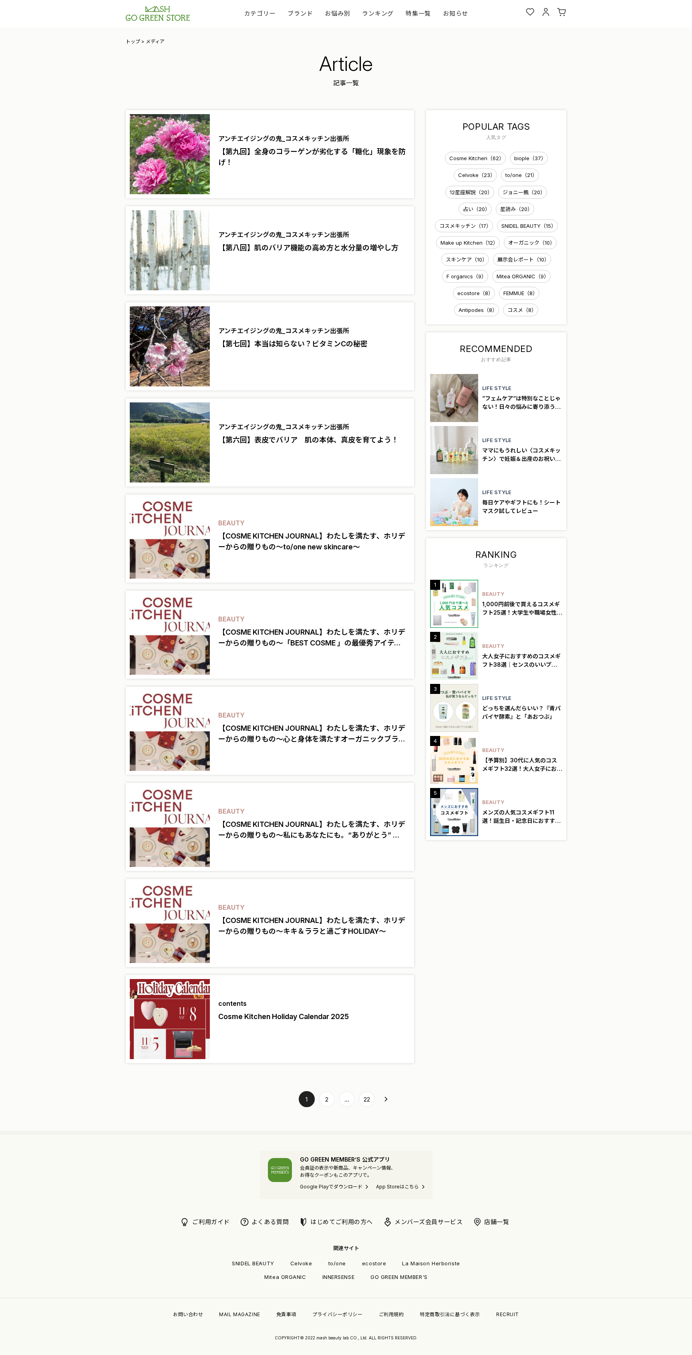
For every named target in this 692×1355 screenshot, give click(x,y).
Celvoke (301, 1263)
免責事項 (286, 1314)
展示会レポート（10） (523, 259)
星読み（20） (516, 209)
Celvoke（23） (476, 175)
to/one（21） (521, 175)
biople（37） (530, 158)
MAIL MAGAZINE (239, 1314)
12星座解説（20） (471, 192)
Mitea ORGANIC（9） (523, 276)
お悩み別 (337, 13)
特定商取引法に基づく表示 (450, 1314)
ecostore (374, 1263)
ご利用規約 (391, 1314)
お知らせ (455, 13)
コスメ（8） (522, 310)
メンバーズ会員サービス (428, 1222)
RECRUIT (507, 1314)
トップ (133, 41)
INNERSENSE (338, 1277)
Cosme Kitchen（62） (476, 158)
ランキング (378, 13)
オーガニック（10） (531, 242)
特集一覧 (418, 13)
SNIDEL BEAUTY (253, 1263)
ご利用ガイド (210, 1222)
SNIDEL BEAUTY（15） (528, 226)
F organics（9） (467, 276)
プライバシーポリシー (337, 1314)
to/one (337, 1263)
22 (367, 1099)
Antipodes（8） (478, 310)
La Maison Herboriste (431, 1263)
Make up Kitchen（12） (469, 242)
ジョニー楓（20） (524, 192)
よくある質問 (270, 1222)
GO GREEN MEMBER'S (399, 1277)
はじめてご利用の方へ (341, 1222)
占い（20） (476, 209)
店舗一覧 (496, 1222)
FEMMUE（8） (520, 293)
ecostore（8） (475, 293)
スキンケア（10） (466, 259)
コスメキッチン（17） (465, 226)
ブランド (300, 13)
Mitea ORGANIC (285, 1277)
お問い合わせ (188, 1314)
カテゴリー (260, 13)
